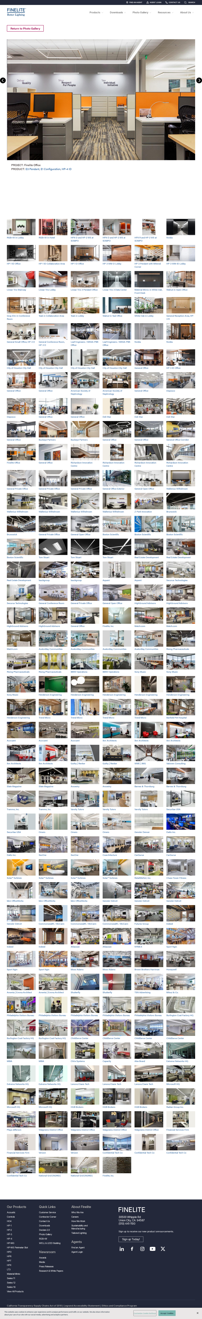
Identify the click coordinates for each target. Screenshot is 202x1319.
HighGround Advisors (145, 603)
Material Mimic (13, 1273)
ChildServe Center (79, 1038)
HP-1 (9, 1225)
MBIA (9, 1061)
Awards (42, 1257)
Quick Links (47, 1207)
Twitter (163, 1249)
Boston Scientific (111, 534)
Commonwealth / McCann (51, 923)
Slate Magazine (14, 786)
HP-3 (9, 1234)
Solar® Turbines (14, 877)
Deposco (170, 390)
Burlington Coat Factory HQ (179, 1015)
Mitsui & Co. (172, 992)
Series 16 (11, 1287)
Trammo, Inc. (13, 809)
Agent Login (155, 2)
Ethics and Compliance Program (119, 1305)
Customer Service (47, 1212)
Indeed (169, 923)
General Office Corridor (177, 439)
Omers (42, 832)
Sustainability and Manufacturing (79, 1227)
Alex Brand (140, 1061)
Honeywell (171, 969)
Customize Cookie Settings (145, 1313)
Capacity (107, 1061)
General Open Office (144, 488)
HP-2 (9, 1230)
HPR (9, 1256)
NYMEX (138, 946)
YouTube (153, 1249)
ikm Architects (110, 740)
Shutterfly (75, 992)
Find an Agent (135, 2)
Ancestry (75, 786)
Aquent (106, 580)
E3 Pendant (32, 169)
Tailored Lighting (79, 1233)
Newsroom (47, 1252)
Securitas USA (173, 809)
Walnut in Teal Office (112, 315)
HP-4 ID (66, 169)
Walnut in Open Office (176, 289)
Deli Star (107, 416)
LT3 (9, 1269)
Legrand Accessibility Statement (82, 1305)
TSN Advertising (142, 992)
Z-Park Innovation (143, 511)
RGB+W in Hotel (47, 237)
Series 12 (11, 1282)
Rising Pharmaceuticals (177, 649)
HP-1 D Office (77, 263)
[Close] (198, 1313)
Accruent (11, 740)
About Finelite (81, 1207)
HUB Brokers (77, 1106)
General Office (141, 367)
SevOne (42, 855)
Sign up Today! (131, 1239)
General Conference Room (51, 603)
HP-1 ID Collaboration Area (52, 263)
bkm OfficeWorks (15, 900)
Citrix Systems (78, 1061)
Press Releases (46, 1266)
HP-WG (10, 1243)
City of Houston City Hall (19, 367)
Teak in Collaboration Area (51, 315)
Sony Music (140, 671)
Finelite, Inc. (108, 626)
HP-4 (9, 1238)
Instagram (142, 1249)
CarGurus (139, 855)
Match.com (140, 626)
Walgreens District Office (51, 1129)
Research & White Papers (51, 1270)
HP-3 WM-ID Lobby (176, 263)
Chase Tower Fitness (176, 877)
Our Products (16, 1207)
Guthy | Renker (78, 763)
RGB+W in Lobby (15, 237)
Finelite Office (13, 462)
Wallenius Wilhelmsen (177, 488)
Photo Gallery (45, 1234)
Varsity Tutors (77, 809)
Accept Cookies (167, 1313)
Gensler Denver (142, 832)
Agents (76, 1242)
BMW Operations (79, 671)
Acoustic (11, 1212)
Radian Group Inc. (175, 1106)
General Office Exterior (113, 488)
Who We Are (77, 1212)
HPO (9, 1252)
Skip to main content (10, 7)
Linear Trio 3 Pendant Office (84, 289)
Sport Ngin (171, 946)
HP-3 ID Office (173, 367)
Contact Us (174, 2)
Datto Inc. (171, 832)
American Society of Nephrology (80, 392)
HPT (9, 1260)
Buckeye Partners (47, 439)
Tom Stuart (44, 557)
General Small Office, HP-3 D (21, 341)
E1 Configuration (50, 169)
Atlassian (75, 946)
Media (42, 1262)
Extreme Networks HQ (177, 1061)
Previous (3, 80)
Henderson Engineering (50, 694)
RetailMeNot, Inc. (143, 877)
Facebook (132, 1249)
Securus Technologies (177, 580)
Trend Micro (44, 717)
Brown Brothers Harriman (147, 969)
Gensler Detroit (110, 900)
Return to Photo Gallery (25, 28)
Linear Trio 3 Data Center (115, 289)
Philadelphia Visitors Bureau (20, 1015)
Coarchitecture (110, 855)
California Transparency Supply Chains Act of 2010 (34, 1305)
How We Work (78, 1221)
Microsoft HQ (173, 1084)
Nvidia (169, 237)
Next (199, 80)
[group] (101, 104)
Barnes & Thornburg (144, 786)
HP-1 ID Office (13, 263)
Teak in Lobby (77, 315)
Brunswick (171, 511)
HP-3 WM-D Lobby (112, 263)
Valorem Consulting (176, 763)
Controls (11, 1216)
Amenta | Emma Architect (19, 992)
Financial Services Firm (177, 1129)
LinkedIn (122, 1249)
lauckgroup (44, 580)
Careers (75, 1216)
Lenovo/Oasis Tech (80, 1084)
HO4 (9, 1221)
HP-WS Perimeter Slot (17, 1247)
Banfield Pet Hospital (176, 717)
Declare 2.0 (44, 1230)
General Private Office (17, 488)
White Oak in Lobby (144, 315)
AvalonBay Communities (51, 649)
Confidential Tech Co (113, 1152)
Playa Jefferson (14, 1129)
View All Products (15, 1291)
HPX (9, 1265)
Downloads (44, 1225)
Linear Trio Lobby (47, 289)
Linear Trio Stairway (16, 289)
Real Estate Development (147, 557)
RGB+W (43, 1238)
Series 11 (11, 1278)
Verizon (42, 1152)
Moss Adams (77, 969)
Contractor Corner (47, 1216)
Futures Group (142, 923)
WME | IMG (140, 763)
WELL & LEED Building (49, 1243)
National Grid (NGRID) (49, 1175)
